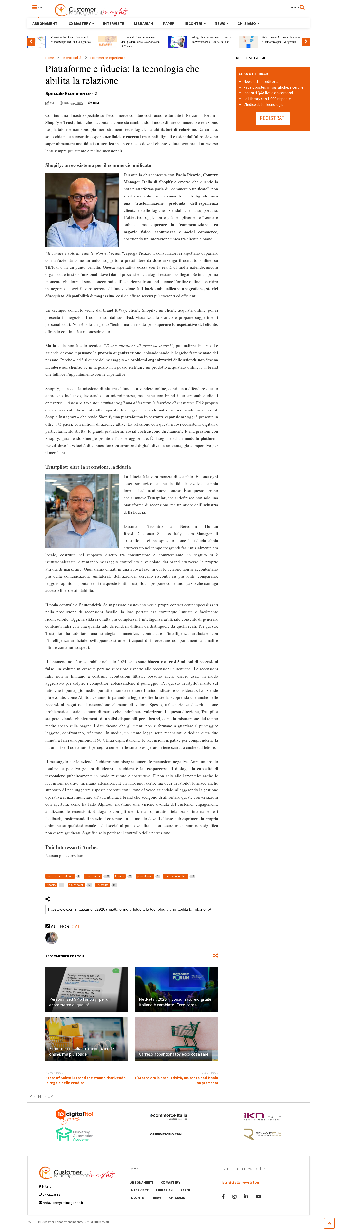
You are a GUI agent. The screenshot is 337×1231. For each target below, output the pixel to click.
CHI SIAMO (246, 23)
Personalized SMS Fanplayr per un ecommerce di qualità (80, 1002)
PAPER (169, 23)
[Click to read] (86, 989)
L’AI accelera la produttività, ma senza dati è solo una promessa (176, 1080)
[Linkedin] (246, 1197)
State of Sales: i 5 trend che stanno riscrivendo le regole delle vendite (85, 1080)
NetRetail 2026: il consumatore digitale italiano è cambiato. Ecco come (175, 1002)
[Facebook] (223, 1197)
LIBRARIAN (143, 23)
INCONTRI (193, 23)
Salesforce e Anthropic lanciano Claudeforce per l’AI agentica (281, 39)
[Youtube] (259, 1197)
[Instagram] (234, 1197)
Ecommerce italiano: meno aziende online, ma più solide (81, 1051)
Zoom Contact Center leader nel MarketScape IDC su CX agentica (71, 39)
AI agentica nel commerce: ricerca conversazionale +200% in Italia (211, 39)
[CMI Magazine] (88, 14)
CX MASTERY (80, 23)
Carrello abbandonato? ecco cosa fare (173, 1054)
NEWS (220, 23)
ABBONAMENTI (45, 23)
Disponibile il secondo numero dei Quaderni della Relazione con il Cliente (140, 41)
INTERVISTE (113, 23)
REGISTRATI (273, 118)
